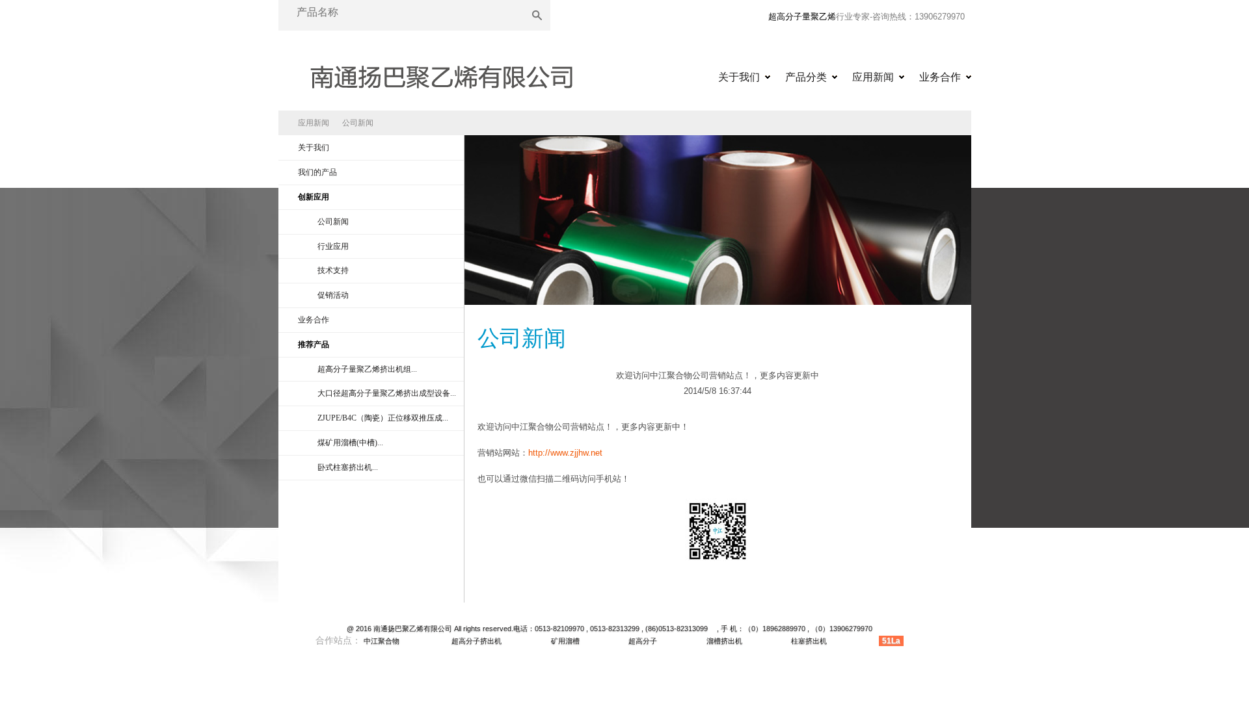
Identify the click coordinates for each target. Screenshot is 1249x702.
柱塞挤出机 (809, 641)
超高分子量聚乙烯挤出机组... (367, 369)
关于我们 (739, 77)
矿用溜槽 (565, 641)
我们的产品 (317, 172)
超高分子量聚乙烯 (802, 16)
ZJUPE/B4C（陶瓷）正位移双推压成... (382, 417)
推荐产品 (313, 344)
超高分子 (642, 641)
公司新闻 (357, 122)
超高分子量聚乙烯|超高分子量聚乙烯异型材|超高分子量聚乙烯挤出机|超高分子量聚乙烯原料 (441, 73)
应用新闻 (873, 77)
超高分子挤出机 (476, 641)
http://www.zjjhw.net (565, 453)
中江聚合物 (381, 641)
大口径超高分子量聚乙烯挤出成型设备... (386, 393)
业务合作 (940, 77)
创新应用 (313, 197)
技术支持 (333, 270)
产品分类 (806, 77)
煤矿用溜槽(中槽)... (350, 442)
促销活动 (333, 295)
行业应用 (333, 246)
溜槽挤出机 (724, 641)
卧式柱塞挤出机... (347, 467)
